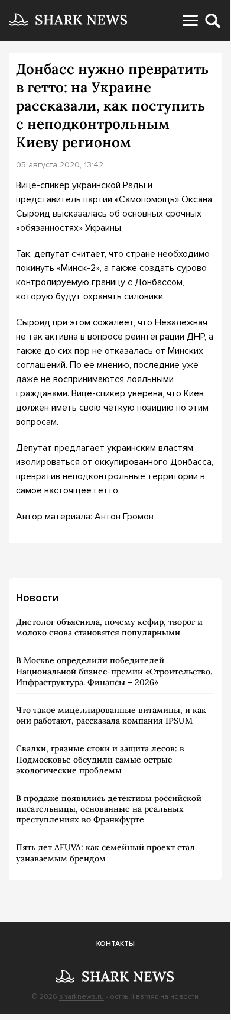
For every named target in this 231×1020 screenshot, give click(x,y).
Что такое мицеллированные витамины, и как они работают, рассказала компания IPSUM (111, 715)
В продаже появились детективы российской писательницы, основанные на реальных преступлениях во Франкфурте (108, 809)
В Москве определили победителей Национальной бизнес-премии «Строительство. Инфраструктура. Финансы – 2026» (114, 671)
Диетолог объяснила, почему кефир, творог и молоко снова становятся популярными (109, 627)
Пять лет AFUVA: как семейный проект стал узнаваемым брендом (105, 852)
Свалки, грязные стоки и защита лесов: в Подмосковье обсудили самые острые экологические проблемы (100, 759)
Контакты (115, 944)
